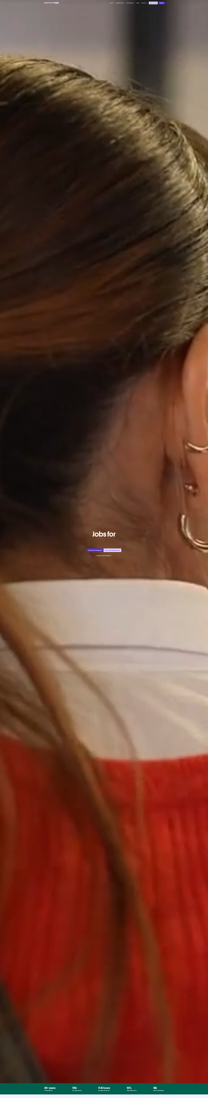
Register (162, 3)
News (137, 3)
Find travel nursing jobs (95, 550)
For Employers (130, 3)
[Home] (51, 3)
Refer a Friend (153, 3)
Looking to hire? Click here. (103, 555)
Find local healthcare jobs (112, 550)
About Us (143, 3)
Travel (111, 3)
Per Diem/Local (119, 3)
